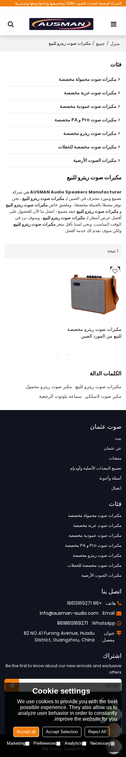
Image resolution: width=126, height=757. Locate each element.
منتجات (115, 458)
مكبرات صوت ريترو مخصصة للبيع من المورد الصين (94, 332)
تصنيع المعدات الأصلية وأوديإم (95, 468)
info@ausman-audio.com (69, 613)
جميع (100, 43)
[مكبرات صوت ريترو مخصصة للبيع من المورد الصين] (93, 292)
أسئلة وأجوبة (110, 478)
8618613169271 (72, 623)
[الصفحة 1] (57, 355)
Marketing (16, 743)
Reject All (97, 731)
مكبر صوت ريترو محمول (49, 386)
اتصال (116, 488)
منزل (115, 43)
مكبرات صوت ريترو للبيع (98, 386)
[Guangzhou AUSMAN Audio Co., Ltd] (61, 24)
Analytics (73, 743)
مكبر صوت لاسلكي (103, 396)
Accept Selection (62, 731)
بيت (118, 438)
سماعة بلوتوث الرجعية (60, 396)
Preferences (45, 743)
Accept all (26, 731)
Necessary (100, 743)
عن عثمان (112, 448)
